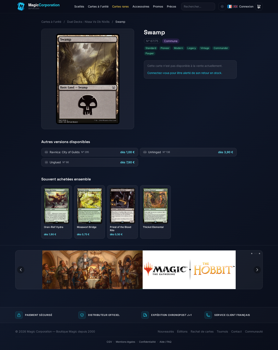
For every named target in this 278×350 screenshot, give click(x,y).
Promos (158, 6)
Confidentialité (147, 341)
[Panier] (259, 6)
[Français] (230, 6)
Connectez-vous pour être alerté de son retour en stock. (184, 73)
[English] (235, 6)
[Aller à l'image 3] (259, 253)
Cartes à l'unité (98, 6)
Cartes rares (120, 6)
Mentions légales (125, 341)
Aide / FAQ (165, 341)
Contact (236, 331)
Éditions (182, 331)
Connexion (246, 6)
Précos (171, 6)
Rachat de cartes (202, 331)
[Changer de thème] (222, 6)
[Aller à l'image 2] (256, 253)
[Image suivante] (257, 269)
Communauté (254, 331)
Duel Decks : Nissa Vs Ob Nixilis (88, 21)
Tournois (222, 331)
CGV (109, 341)
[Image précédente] (20, 269)
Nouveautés (166, 331)
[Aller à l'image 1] (251, 253)
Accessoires (140, 6)
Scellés (79, 6)
